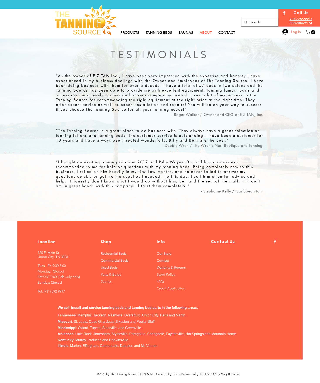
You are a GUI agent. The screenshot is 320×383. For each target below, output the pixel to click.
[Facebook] (284, 13)
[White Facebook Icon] (275, 241)
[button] (311, 32)
